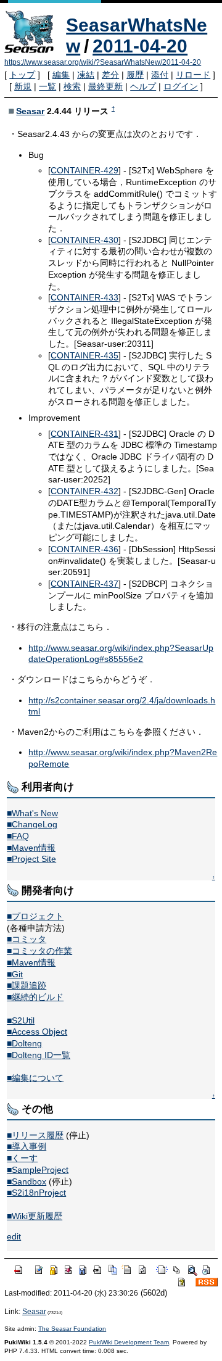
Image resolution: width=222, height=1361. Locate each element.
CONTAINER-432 (84, 491)
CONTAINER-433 (84, 297)
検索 (72, 86)
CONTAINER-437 (84, 584)
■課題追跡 (26, 985)
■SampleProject (37, 1170)
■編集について (35, 1078)
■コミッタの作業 (39, 951)
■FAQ (18, 836)
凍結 (85, 75)
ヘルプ (143, 86)
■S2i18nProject (36, 1193)
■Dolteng (24, 1043)
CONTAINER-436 (84, 549)
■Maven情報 (31, 848)
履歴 (135, 75)
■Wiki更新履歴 (34, 1216)
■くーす (22, 1158)
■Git (15, 974)
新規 (22, 86)
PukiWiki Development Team (129, 1342)
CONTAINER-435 (84, 355)
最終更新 (105, 86)
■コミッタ (26, 939)
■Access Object (37, 1031)
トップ (22, 75)
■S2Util (21, 1020)
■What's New (32, 813)
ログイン (180, 86)
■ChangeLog (32, 824)
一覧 (47, 86)
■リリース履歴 (35, 1135)
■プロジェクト (35, 916)
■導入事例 (26, 1146)
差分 (110, 75)
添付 (159, 75)
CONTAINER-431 (84, 434)
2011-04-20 (139, 46)
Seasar (30, 111)
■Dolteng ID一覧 (38, 1055)
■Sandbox (26, 1181)
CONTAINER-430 (84, 240)
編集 (61, 75)
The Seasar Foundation (72, 1328)
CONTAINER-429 (84, 170)
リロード (193, 75)
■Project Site (31, 859)
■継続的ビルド (35, 997)
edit (14, 1236)
